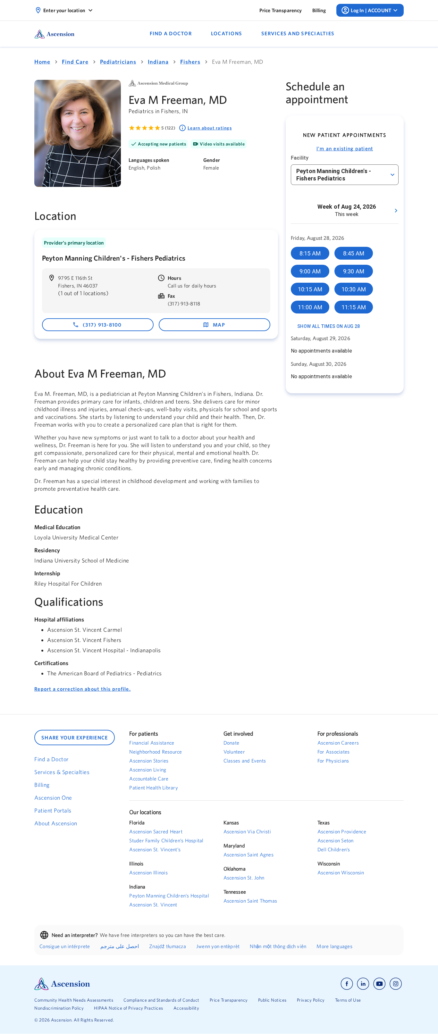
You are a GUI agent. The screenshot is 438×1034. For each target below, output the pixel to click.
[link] (280, 10)
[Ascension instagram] (396, 984)
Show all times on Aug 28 (328, 326)
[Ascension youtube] (379, 984)
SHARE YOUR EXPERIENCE (74, 737)
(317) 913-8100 (102, 325)
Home (42, 61)
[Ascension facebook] (347, 984)
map (219, 325)
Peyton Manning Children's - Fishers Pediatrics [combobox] (333, 175)
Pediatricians (118, 61)
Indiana (158, 61)
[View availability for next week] (396, 210)
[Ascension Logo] (126, 983)
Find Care (75, 61)
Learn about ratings (210, 127)
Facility (299, 158)
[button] (310, 253)
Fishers (190, 61)
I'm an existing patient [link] (344, 148)
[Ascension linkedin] (363, 984)
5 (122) (168, 127)
